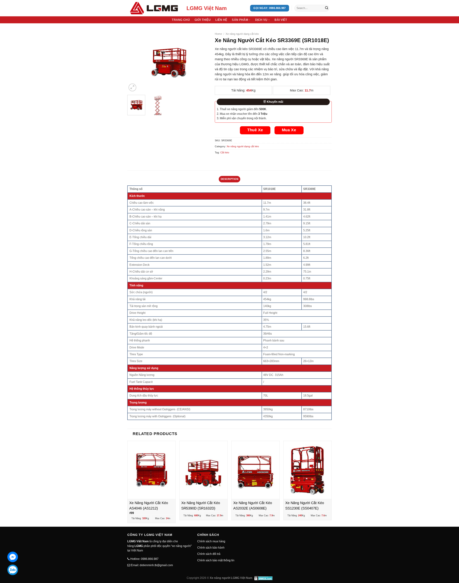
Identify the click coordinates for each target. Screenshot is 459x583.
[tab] (229, 179)
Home (218, 33)
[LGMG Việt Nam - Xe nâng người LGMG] (154, 8)
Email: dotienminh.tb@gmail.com (151, 565)
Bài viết (281, 19)
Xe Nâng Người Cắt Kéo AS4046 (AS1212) (148, 505)
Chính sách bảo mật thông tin (215, 560)
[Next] (203, 61)
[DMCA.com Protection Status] (263, 577)
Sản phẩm (240, 19)
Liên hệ (221, 19)
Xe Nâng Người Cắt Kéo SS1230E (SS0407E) (304, 505)
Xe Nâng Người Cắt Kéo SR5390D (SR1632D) (200, 505)
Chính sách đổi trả (208, 553)
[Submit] (326, 8)
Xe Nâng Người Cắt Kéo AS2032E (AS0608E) (252, 505)
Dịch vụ (261, 19)
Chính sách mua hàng (211, 541)
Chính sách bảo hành (210, 547)
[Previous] (133, 61)
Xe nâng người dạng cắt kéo (242, 33)
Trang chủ (181, 19)
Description (229, 179)
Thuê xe (255, 130)
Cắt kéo (224, 152)
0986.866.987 (149, 558)
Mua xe (289, 130)
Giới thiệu (203, 19)
